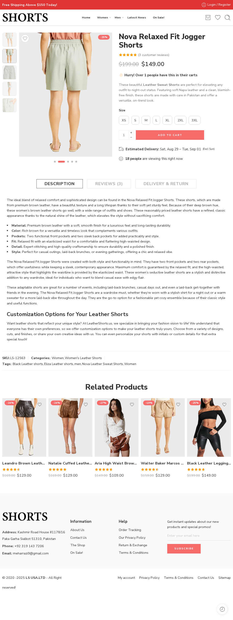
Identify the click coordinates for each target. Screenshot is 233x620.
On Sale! (158, 17)
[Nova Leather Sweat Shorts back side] (65, 95)
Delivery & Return (166, 183)
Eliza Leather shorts (58, 364)
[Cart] (208, 17)
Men (118, 17)
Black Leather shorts (28, 364)
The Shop (77, 545)
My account (126, 577)
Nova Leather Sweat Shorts (102, 364)
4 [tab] (72, 165)
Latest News (136, 17)
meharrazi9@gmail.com (25, 553)
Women (102, 17)
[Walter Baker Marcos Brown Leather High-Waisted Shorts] (163, 427)
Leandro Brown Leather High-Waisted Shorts (24, 463)
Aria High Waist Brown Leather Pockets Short (117, 463)
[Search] (227, 17)
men (77, 364)
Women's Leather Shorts (83, 358)
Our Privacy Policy (132, 537)
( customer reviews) (153, 55)
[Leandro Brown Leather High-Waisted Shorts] (24, 427)
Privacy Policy (149, 577)
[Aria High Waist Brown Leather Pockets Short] (117, 427)
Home (86, 17)
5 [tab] (76, 165)
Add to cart (170, 135)
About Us (77, 530)
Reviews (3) (109, 183)
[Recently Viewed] (222, 609)
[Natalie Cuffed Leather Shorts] (70, 427)
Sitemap (224, 577)
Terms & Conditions (133, 552)
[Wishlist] (25, 38)
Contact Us (78, 537)
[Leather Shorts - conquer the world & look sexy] (25, 17)
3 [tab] (68, 165)
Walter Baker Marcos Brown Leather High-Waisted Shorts (163, 463)
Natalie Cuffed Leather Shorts (70, 463)
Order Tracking (130, 530)
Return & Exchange (133, 545)
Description (60, 183)
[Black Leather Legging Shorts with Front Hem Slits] (209, 427)
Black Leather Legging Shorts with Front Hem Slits (209, 463)
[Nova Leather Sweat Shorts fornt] (10, 40)
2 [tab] (61, 165)
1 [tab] (55, 165)
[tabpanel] (65, 96)
